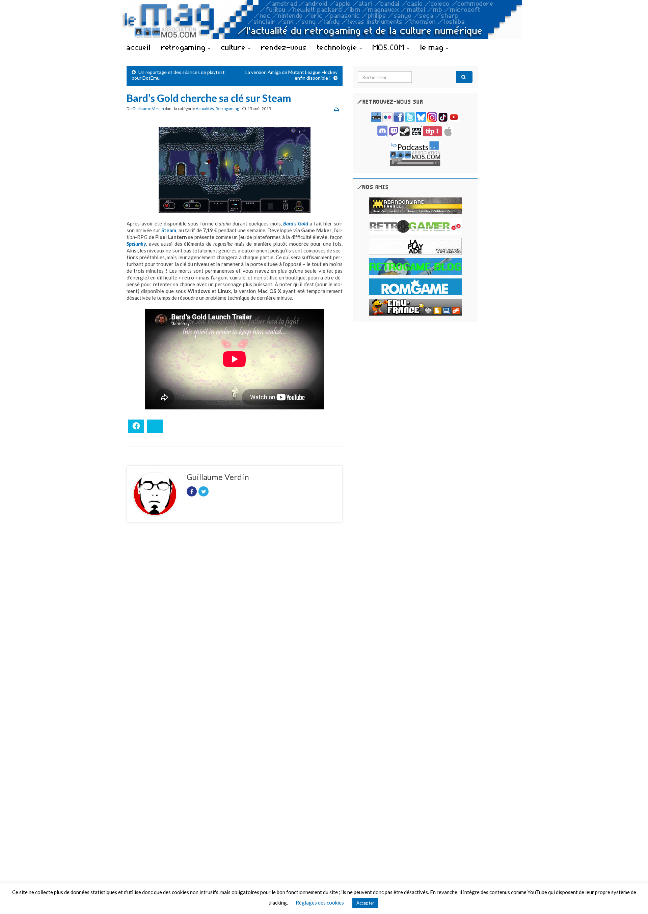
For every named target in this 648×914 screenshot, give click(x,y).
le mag (433, 47)
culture (234, 47)
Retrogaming (227, 108)
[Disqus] (235, 620)
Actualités (205, 108)
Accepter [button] (365, 903)
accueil (139, 47)
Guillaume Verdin (148, 108)
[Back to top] (632, 898)
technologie (338, 47)
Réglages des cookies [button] (320, 902)
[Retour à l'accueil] (324, 19)
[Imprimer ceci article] (336, 109)
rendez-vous (284, 47)
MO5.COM (390, 47)
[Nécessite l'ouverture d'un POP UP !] (415, 153)
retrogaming (184, 47)
